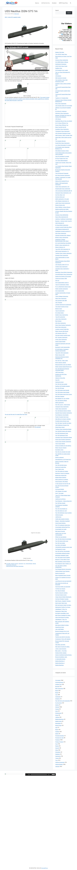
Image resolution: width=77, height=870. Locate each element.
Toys (24, 563)
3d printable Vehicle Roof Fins (62, 527)
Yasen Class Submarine (61, 408)
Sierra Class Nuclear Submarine (63, 325)
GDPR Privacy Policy (63, 3)
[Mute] (50, 774)
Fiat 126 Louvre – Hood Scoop (62, 404)
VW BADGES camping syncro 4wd (63, 547)
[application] (40, 774)
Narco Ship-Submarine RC (61, 217)
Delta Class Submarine (60, 298)
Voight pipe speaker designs (62, 519)
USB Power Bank (59, 372)
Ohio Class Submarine (60, 233)
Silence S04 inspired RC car (62, 181)
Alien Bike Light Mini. (60, 644)
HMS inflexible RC (59, 223)
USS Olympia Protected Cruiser (62, 133)
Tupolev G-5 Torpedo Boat (61, 98)
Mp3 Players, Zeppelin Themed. (63, 601)
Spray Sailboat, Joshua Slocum (62, 207)
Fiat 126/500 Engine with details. (63, 431)
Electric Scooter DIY (60, 573)
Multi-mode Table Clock (61, 603)
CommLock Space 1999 (61, 278)
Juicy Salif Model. (59, 629)
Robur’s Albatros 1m (60, 247)
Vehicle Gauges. (59, 514)
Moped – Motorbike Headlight (62, 521)
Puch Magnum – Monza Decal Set (63, 501)
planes (57, 733)
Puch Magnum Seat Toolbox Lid (63, 563)
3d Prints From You (45, 3)
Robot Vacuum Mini (60, 354)
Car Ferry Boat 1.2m (60, 194)
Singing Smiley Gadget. (61, 652)
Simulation (57, 752)
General (12, 563)
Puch (56, 744)
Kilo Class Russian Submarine (62, 175)
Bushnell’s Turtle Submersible (62, 347)
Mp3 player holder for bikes (62, 625)
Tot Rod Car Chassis (60, 588)
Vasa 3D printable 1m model (62, 156)
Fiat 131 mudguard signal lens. (62, 525)
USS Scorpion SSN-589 (61, 300)
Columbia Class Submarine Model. (63, 437)
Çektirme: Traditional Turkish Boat (63, 219)
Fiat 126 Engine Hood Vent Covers (63, 394)
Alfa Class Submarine (60, 323)
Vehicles (34, 563)
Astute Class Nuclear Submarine (63, 441)
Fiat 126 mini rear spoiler (61, 384)
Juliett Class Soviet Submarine (62, 203)
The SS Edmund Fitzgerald (61, 173)
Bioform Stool (58, 308)
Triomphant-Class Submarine (62, 131)
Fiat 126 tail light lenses (61, 465)
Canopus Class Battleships (61, 215)
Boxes (56, 692)
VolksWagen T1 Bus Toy (61, 619)
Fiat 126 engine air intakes (61, 471)
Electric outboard (59, 457)
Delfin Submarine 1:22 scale (62, 199)
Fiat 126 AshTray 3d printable (62, 551)
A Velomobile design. (60, 659)
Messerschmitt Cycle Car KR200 (63, 364)
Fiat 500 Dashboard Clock (61, 433)
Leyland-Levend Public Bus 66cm (63, 227)
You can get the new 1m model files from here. (16, 414)
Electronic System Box (60, 467)
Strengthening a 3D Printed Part (63, 459)
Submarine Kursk (59, 382)
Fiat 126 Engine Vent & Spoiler (62, 557)
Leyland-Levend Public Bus (62, 329)
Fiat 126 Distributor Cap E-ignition (63, 512)
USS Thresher (58, 302)
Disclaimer (54, 3)
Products (16, 563)
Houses (57, 709)
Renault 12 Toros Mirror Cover (62, 559)
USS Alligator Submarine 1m (62, 201)
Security (57, 748)
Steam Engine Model (60, 341)
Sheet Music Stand (59, 427)
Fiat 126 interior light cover (61, 541)
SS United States (59, 312)
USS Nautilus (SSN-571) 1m (62, 264)
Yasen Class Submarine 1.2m (62, 186)
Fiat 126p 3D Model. (60, 590)
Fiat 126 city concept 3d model (62, 451)
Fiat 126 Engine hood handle (62, 390)
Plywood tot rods (59, 737)
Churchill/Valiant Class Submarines (63, 274)
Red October (58, 321)
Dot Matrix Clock (59, 449)
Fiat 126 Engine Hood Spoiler (62, 392)
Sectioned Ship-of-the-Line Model (63, 121)
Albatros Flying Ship (60, 378)
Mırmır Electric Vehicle (60, 362)
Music (56, 729)
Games (57, 705)
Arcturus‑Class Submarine (61, 60)
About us (37, 3)
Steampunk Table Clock (61, 611)
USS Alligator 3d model (61, 491)
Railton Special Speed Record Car (63, 366)
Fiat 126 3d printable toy (61, 508)
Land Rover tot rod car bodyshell (63, 581)
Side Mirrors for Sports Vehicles (63, 419)
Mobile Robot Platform (60, 477)
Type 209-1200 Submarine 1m (62, 249)
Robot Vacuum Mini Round (61, 331)
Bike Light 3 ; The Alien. (61, 650)
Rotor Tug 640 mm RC (60, 127)
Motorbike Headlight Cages (62, 555)
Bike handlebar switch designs (62, 561)
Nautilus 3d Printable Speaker (62, 386)
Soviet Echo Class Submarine (62, 143)
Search (57, 10)
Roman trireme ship (60, 205)
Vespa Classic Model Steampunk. (63, 597)
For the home (58, 702)
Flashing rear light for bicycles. (62, 637)
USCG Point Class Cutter (61, 66)
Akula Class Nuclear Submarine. (63, 439)
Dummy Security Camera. (61, 592)
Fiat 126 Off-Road (59, 388)
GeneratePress (44, 868)
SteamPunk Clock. (59, 627)
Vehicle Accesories (59, 762)
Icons (56, 711)
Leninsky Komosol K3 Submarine (63, 304)
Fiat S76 (57, 380)
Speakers (57, 754)
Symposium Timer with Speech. (63, 639)
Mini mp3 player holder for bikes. (63, 605)
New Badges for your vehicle (62, 398)
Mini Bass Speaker (59, 396)
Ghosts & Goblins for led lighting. (63, 445)
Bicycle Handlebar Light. (61, 657)
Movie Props (58, 725)
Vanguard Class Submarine (62, 406)
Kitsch (56, 715)
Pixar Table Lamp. (59, 469)
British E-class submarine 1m (62, 245)
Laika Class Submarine (60, 319)
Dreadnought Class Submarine (62, 188)
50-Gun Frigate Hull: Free (61, 158)
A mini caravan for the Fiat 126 (62, 483)
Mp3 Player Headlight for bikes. (63, 615)
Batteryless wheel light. (61, 475)
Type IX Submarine (59, 310)
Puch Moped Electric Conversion (63, 569)
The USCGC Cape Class (61, 54)
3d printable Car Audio (60, 529)
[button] (70, 3)
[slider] (39, 774)
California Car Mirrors (60, 499)
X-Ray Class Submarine (61, 339)
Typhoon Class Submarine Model (63, 429)
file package (38, 427)
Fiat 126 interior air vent (61, 510)
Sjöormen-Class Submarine (62, 113)
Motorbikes (58, 723)
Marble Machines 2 (60, 663)
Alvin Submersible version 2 (62, 282)
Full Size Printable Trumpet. (62, 599)
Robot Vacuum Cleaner (60, 447)
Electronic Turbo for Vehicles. (62, 473)
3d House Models (59, 489)
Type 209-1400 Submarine (61, 352)
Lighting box (58, 517)
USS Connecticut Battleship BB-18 (63, 190)
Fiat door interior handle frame (62, 335)
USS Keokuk (58, 76)
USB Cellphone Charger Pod (62, 425)
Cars (56, 694)
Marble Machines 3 (60, 661)
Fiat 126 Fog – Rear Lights (61, 360)
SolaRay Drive (58, 68)
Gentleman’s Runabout (60, 64)
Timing (57, 758)
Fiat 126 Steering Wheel (61, 400)
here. (31, 560)
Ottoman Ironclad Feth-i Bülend (63, 235)
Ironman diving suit (59, 197)
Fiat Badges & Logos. (60, 549)
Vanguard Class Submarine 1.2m (63, 192)
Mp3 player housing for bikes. (62, 646)
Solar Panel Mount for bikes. (62, 617)
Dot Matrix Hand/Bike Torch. (62, 613)
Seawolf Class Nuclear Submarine (63, 412)
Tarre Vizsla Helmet (60, 443)
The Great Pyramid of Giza (61, 306)
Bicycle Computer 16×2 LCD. (62, 631)
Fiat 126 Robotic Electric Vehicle (63, 410)
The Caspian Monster (60, 141)
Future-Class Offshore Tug (61, 125)
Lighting (57, 717)
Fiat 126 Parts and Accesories (62, 700)
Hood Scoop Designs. (60, 523)
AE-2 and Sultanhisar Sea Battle (63, 243)
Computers (58, 696)
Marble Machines (59, 665)
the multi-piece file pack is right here (13, 100)
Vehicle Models (29, 563)
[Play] (26, 774)
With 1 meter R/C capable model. (13, 17)
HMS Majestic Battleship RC (62, 229)
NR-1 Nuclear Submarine (61, 337)
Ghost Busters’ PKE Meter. (61, 481)
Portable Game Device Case (62, 421)
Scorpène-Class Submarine (62, 129)
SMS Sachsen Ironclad (60, 78)
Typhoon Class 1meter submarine (63, 253)
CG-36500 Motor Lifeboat (61, 62)
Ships (56, 750)
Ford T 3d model (59, 493)
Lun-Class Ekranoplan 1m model (63, 145)
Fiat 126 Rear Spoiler (60, 503)
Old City (57, 280)
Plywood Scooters (59, 735)
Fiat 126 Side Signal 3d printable (63, 539)
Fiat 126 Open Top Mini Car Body (63, 423)
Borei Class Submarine (60, 327)
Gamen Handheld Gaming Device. (63, 655)
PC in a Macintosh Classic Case (63, 286)
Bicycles (57, 686)
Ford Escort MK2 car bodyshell (62, 586)
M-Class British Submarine (61, 225)
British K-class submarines (61, 237)
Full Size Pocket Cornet (60, 594)
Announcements (59, 682)
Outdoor (57, 731)
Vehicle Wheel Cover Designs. (62, 571)
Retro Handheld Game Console (62, 575)
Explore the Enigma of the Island (63, 276)
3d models (8, 563)
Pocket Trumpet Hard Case (61, 417)
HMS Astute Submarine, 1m (62, 251)
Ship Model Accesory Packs (62, 150)
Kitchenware (58, 713)
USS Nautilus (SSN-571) (61, 333)
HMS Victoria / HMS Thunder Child (63, 135)
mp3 (56, 727)
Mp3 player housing (60, 531)
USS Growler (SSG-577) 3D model (63, 105)
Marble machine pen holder (62, 209)
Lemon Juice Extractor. (60, 648)
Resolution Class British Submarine (63, 272)
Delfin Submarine (59, 402)
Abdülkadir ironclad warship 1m (63, 231)
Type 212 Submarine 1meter (62, 284)
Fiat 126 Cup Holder (60, 543)
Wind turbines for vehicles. (61, 479)
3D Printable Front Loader (61, 70)
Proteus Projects (59, 741)
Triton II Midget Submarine (61, 296)
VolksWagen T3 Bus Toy (61, 609)
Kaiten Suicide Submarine (61, 288)
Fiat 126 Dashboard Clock (61, 435)
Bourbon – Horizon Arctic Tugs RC (63, 221)
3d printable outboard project (62, 553)
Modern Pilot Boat (59, 52)
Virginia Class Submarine (11, 564)
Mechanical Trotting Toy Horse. (62, 607)
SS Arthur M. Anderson (61, 111)
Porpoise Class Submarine (61, 255)
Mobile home (58, 721)
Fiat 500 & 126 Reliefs (60, 545)
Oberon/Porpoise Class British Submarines (14, 566)
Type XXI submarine (60, 317)
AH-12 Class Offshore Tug (61, 123)
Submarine (21, 563)
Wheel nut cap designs (60, 537)
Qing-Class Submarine (60, 103)
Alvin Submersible (59, 290)
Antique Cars (58, 684)
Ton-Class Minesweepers (61, 160)
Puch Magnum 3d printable (61, 415)
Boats (56, 690)
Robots (57, 746)
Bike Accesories (59, 688)
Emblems (57, 698)
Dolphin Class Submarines (61, 314)
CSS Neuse (58, 119)
